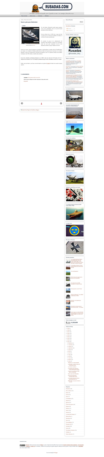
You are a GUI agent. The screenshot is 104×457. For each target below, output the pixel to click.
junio (69, 352)
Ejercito (67, 402)
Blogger (55, 452)
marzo (69, 357)
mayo (69, 354)
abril (69, 356)
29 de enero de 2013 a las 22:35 (34, 77)
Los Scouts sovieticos (72, 366)
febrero (69, 359)
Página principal (24, 15)
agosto (69, 349)
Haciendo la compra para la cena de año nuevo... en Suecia (77, 307)
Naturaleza (68, 418)
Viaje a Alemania (69, 434)
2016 (68, 333)
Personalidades (69, 422)
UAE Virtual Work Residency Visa (72, 80)
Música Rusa (68, 416)
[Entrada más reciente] (22, 104)
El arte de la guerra (69, 404)
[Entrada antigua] (61, 104)
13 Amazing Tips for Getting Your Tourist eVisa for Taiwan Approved (74, 76)
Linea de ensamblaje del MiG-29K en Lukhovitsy (74, 372)
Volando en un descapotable (73, 362)
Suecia (67, 428)
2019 (68, 328)
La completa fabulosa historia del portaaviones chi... (73, 379)
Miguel (41, 444)
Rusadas (27, 444)
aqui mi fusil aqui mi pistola (71, 77)
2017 (68, 331)
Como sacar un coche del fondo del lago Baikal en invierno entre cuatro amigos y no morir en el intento (77, 314)
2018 (68, 330)
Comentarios (70, 30)
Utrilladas (68, 432)
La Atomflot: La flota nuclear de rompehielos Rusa (74, 365)
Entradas (69, 28)
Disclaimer (47, 15)
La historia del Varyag (70, 414)
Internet (67, 412)
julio (69, 351)
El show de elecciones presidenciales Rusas (72, 376)
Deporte (67, 400)
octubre (69, 346)
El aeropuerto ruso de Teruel (76, 288)
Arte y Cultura (68, 390)
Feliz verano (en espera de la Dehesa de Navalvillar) (76, 278)
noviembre (70, 344)
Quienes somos (32, 15)
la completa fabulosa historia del (73, 61)
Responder (26, 81)
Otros (67, 420)
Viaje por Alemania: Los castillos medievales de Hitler (77, 295)
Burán (67, 392)
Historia (67, 408)
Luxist (34, 45)
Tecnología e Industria (70, 430)
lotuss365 (68, 60)
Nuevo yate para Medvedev (73, 373)
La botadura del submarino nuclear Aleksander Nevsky (73, 369)
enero (69, 361)
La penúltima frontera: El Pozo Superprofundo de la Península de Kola (77, 266)
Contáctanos (40, 15)
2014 (68, 336)
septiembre (70, 347)
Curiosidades (68, 398)
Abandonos (68, 388)
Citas (67, 396)
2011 (68, 341)
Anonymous (68, 66)
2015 (68, 335)
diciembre (70, 343)
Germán (67, 70)
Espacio (67, 406)
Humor (67, 410)
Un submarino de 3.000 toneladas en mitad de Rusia (76, 283)
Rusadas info (68, 424)
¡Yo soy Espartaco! (74, 271)
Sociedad (68, 426)
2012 (68, 339)
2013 (68, 338)
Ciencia (67, 394)
